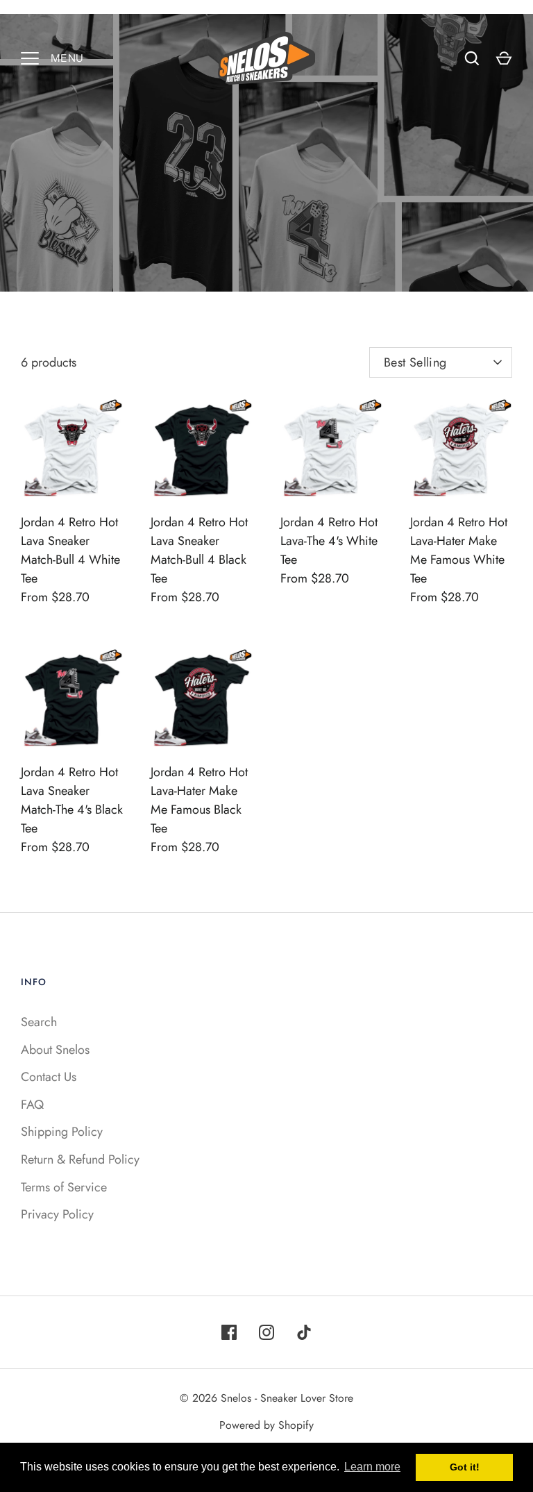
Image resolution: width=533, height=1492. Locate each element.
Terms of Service (64, 1187)
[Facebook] (229, 1332)
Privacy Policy (57, 1214)
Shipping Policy (62, 1132)
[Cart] (504, 58)
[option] (266, 153)
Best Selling (415, 362)
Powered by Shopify (266, 1425)
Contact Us (48, 1077)
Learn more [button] (372, 1467)
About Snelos (55, 1050)
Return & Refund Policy (80, 1159)
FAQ (32, 1105)
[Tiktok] (304, 1332)
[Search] (472, 58)
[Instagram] (266, 1332)
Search (39, 1022)
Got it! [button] (465, 1467)
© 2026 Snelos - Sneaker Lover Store (266, 1398)
